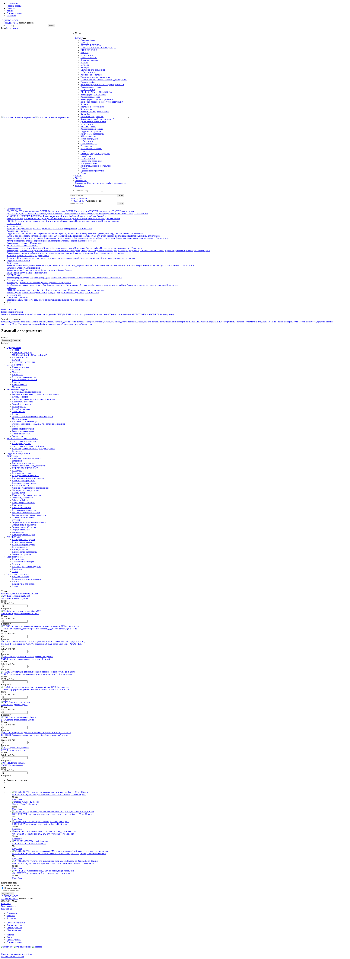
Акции (10, 937)
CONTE (84, 43)
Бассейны (41, 290)
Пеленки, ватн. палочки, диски (31, 258)
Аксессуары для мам (90, 97)
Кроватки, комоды (89, 60)
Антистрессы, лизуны (33, 238)
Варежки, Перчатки (36, 214)
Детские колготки (54, 214)
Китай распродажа (89, 139)
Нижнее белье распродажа (24, 552)
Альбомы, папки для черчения (95, 111)
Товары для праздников (92, 161)
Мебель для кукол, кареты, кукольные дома (109, 236)
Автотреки (55, 241)
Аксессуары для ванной (50, 253)
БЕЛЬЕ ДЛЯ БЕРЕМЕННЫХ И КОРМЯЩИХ (48, 250)
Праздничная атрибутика (92, 171)
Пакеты (84, 168)
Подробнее (17, 799)
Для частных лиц (15, 925)
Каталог (10, 935)
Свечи (83, 173)
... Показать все (88, 55)
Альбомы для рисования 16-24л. (51, 265)
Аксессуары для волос (91, 87)
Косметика (86, 104)
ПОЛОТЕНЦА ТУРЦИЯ (23, 362)
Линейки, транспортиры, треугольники (30, 488)
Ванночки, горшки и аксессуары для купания (102, 102)
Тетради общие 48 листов (24, 525)
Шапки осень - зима (123, 214)
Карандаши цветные (21, 473)
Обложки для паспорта (22, 498)
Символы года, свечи (74, 292)
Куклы (206, 322)
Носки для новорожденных (88, 221)
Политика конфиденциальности (111, 183)
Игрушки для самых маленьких (95, 77)
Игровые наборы (88, 82)
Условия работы (8, 906)
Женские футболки (69, 216)
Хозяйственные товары (91, 148)
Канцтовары (86, 109)
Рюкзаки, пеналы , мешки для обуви (29, 515)
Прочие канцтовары (21, 507)
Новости (91, 183)
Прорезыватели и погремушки (114, 248)
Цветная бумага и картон (23, 534)
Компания (6, 903)
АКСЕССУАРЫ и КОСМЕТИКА (96, 92)
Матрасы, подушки (77, 290)
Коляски (84, 62)
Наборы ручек (18, 493)
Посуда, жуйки (93, 248)
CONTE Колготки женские (52, 211)
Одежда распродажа (21, 554)
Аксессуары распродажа (92, 129)
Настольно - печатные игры (279, 322)
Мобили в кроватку (58, 233)
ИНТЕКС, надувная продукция (95, 153)
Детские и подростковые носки (29, 221)
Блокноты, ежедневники (92, 116)
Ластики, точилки (20, 485)
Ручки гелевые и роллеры (24, 510)
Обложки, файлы (20, 500)
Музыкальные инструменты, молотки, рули (229, 322)
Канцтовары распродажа (92, 134)
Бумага (61, 270)
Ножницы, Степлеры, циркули (26, 495)
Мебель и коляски (89, 57)
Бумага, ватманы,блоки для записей (97, 119)
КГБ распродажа (88, 136)
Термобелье (102, 216)
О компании (81, 183)
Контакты (11, 918)
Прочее (64, 290)
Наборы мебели (19, 384)
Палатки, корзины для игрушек (145, 236)
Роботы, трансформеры (51, 324)
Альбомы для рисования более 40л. (142, 265)
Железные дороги (69, 241)
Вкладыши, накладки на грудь (84, 250)
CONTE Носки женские (99, 211)
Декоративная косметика (85, 238)
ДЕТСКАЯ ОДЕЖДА (91, 45)
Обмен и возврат (14, 930)
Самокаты (85, 151)
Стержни (16, 520)
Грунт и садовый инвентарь (78, 285)
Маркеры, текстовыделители (25, 490)
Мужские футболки (87, 216)
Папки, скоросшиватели (23, 502)
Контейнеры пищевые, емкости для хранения (142, 285)
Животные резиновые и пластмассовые (134, 238)
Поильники (79, 248)
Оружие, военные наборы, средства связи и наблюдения (38, 424)
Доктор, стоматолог (106, 238)
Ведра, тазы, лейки (37, 285)
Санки (15, 571)
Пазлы (15, 324)
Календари (17, 470)
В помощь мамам (15, 942)
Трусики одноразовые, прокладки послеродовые (187, 250)
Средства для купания (90, 258)
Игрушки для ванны (119, 233)
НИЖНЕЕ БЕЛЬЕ (89, 50)
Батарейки (85, 114)
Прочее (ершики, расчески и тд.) (109, 253)
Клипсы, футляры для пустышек (58, 248)
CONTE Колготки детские (27, 211)
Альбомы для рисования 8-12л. (111, 265)
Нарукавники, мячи (96, 290)
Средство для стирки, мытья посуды (118, 258)
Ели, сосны (22, 292)
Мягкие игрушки (258, 322)
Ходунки (16, 382)
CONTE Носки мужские (122, 211)
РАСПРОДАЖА (88, 126)
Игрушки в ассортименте (92, 107)
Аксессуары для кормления (93, 94)
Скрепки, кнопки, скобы (23, 517)
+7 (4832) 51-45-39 (9, 20)
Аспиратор (67, 253)
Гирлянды (33, 292)
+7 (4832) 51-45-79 (9, 23)
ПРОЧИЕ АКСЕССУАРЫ (152, 250)
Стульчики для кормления (93, 70)
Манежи (16, 387)
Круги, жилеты (53, 290)
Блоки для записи (49, 270)
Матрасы (85, 65)
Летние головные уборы (75, 214)
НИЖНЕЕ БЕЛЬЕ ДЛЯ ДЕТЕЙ (39, 218)
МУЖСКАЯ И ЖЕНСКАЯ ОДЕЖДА (98, 47)
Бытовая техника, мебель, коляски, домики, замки (104, 79)
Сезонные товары (89, 143)
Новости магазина (12, 888)
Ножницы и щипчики (83, 253)
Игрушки (42, 292)
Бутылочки (38, 248)
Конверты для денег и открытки (96, 166)
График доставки (14, 927)
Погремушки (43, 233)
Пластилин (17, 505)
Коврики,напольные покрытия (106, 285)
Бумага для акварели (169, 265)
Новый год (86, 156)
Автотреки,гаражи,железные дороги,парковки (102, 84)
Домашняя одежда (50, 216)
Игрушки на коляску (77, 233)
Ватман (68, 270)
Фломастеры (18, 532)
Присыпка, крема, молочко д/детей (63, 258)
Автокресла (86, 67)
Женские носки (52, 221)
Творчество (86, 324)
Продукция (6, 908)
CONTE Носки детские (77, 211)
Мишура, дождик (56, 292)
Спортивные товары (71, 324)
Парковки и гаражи (87, 241)
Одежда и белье (88, 40)
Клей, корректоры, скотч (23, 480)
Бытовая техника (62, 236)
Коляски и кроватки (79, 236)
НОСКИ (84, 52)
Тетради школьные (21, 530)
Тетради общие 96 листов (24, 527)
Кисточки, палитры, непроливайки (28, 478)
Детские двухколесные (51, 282)
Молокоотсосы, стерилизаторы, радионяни (119, 250)
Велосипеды (86, 146)
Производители (14, 939)
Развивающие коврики (98, 233)
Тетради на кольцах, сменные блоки (29, 522)
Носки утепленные (110, 221)
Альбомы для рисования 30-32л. (81, 265)
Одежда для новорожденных (100, 214)
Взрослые (66, 282)
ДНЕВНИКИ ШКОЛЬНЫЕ (93, 121)
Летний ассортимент (180, 322)
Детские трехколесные (29, 282)
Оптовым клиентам (16, 923)
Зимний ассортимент (22, 404)
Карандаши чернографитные (25, 475)
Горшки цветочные (56, 285)
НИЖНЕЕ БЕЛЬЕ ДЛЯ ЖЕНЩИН (70, 218)
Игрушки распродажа (91, 131)
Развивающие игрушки (91, 75)
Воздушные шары (89, 163)
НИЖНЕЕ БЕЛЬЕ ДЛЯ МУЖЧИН (104, 218)
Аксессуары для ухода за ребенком (97, 99)
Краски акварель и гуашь (24, 483)
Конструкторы (164, 322)
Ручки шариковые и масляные (26, 512)
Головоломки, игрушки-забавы (58, 238)
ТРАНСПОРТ (196, 322)
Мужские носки (67, 221)
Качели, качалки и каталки (24, 379)
